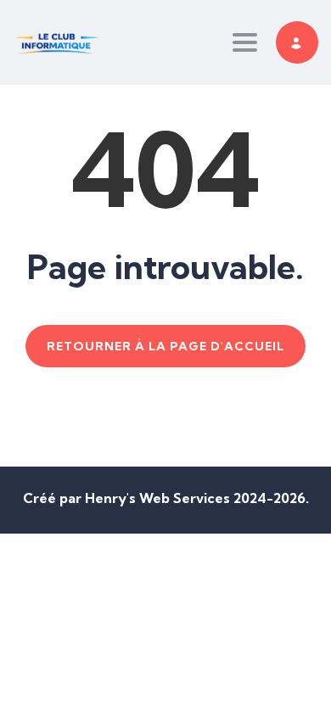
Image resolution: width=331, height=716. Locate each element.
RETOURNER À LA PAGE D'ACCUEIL (165, 346)
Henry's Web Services (159, 497)
